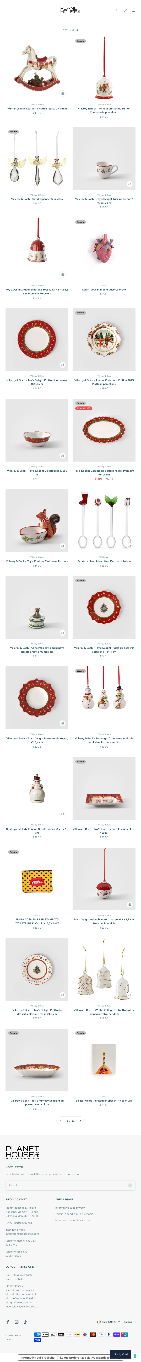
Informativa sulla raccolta (38, 1357)
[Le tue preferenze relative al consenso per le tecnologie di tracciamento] (135, 1356)
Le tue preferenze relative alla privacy (85, 1357)
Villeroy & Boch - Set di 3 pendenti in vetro (37, 199)
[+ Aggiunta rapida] (62, 93)
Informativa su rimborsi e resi (72, 1220)
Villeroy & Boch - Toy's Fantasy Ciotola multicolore (37, 561)
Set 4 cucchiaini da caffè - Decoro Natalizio (104, 561)
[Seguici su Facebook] (8, 1322)
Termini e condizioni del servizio (74, 1213)
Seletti (104, 285)
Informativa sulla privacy (70, 1207)
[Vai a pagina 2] (80, 1121)
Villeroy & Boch (37, 104)
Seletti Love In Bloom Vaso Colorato (104, 289)
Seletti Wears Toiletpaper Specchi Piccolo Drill (104, 1100)
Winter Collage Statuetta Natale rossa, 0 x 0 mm (37, 108)
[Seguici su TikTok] (25, 1322)
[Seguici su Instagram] (16, 1322)
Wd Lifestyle (104, 557)
